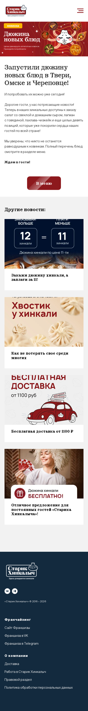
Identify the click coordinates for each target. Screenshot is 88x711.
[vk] (7, 591)
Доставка (12, 664)
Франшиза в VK (16, 635)
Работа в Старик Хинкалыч (25, 671)
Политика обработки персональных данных (39, 687)
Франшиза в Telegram (22, 643)
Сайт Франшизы (17, 627)
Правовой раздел (18, 679)
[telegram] (15, 591)
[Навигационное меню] (80, 11)
